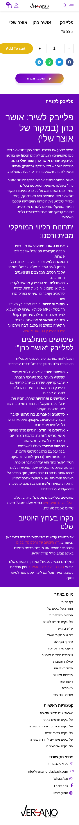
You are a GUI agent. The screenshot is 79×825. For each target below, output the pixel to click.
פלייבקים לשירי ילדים (59, 733)
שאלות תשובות (63, 661)
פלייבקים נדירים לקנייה (58, 622)
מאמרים (67, 688)
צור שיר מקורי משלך (60, 635)
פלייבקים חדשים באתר (58, 719)
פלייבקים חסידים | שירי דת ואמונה (50, 726)
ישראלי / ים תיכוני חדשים (56, 713)
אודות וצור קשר (63, 694)
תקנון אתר (66, 681)
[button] (70, 62)
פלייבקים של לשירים (59, 746)
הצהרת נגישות (63, 668)
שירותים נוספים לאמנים (57, 655)
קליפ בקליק (65, 628)
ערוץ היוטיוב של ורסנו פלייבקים (38, 542)
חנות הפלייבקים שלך (59, 608)
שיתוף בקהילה (63, 641)
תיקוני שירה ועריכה (60, 648)
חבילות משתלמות (61, 615)
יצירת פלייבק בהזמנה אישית (44, 331)
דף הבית (67, 602)
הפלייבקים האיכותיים (58, 503)
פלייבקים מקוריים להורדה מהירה (51, 739)
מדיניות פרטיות (63, 675)
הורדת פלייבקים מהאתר (46, 567)
